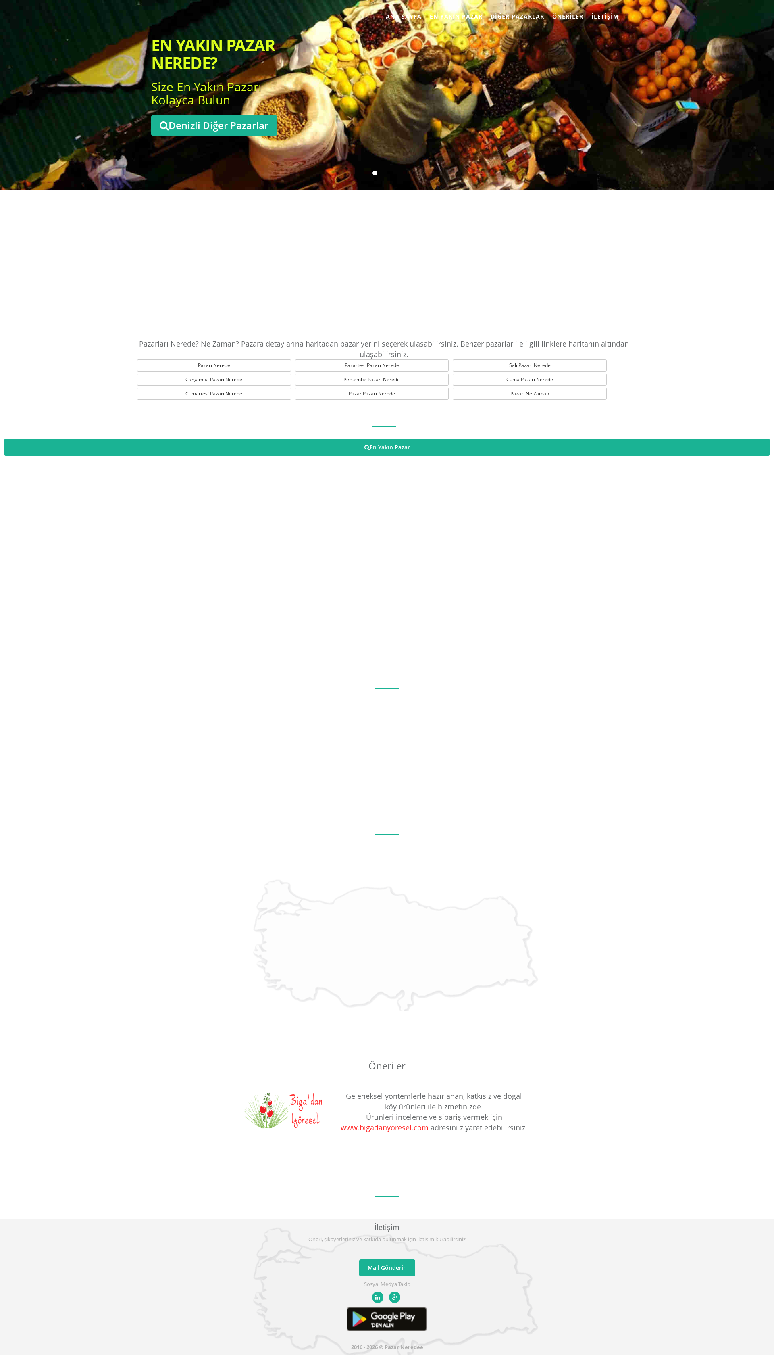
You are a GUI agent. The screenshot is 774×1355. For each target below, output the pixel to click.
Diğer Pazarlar (517, 16)
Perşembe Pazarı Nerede (371, 379)
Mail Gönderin (387, 1267)
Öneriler (567, 16)
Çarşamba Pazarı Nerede (213, 379)
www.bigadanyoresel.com (385, 1127)
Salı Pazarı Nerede (530, 365)
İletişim (605, 16)
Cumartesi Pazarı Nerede (213, 393)
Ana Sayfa (404, 16)
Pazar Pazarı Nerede (372, 393)
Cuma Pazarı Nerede (529, 379)
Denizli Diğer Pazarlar (218, 125)
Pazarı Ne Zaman (529, 393)
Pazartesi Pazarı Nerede (372, 365)
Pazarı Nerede (214, 365)
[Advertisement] (387, 262)
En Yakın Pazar (456, 16)
